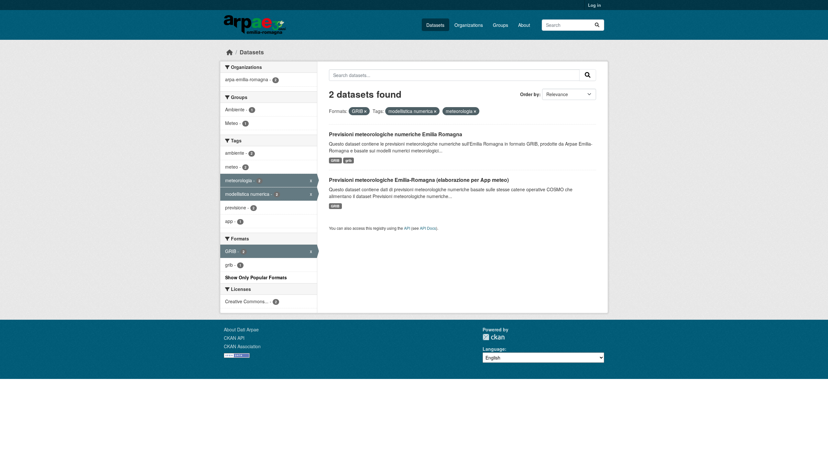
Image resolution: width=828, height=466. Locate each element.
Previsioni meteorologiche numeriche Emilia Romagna (395, 134)
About (524, 25)
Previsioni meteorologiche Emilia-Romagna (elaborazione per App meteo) (419, 179)
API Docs (428, 228)
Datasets (435, 25)
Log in (594, 5)
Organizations (468, 25)
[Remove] (365, 111)
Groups (500, 25)
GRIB (335, 160)
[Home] (229, 52)
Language (494, 349)
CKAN (494, 337)
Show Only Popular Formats (256, 277)
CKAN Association (242, 346)
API (407, 228)
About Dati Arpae (241, 329)
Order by (529, 94)
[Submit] (597, 25)
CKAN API (234, 338)
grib (348, 160)
